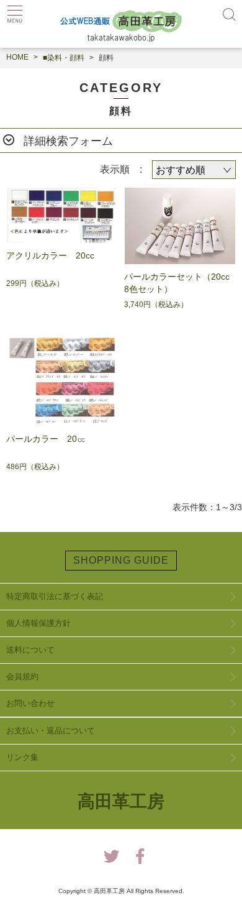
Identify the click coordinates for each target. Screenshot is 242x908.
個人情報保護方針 (38, 623)
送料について (30, 649)
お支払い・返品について (50, 730)
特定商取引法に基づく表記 (54, 596)
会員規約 (22, 676)
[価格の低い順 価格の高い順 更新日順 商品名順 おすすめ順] (194, 169)
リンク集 (22, 757)
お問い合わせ (30, 703)
